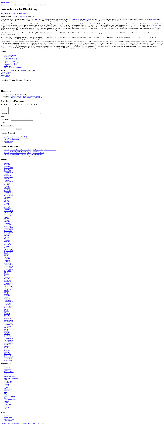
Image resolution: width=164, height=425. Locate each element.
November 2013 (8, 340)
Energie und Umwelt (9, 376)
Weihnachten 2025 (9, 141)
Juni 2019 (6, 237)
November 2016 (8, 284)
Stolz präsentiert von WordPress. (23, 423)
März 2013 (7, 352)
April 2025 (7, 169)
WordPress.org (8, 420)
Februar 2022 (7, 189)
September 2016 (8, 288)
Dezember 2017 (8, 264)
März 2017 (7, 278)
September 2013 (8, 343)
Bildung (6, 370)
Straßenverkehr (8, 407)
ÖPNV (6, 398)
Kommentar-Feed (9, 419)
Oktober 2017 (8, 268)
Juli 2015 (6, 309)
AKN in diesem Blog (10, 55)
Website (3, 122)
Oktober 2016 (8, 286)
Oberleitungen (23, 16)
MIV (5, 393)
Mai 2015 (6, 312)
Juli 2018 (6, 254)
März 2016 (7, 297)
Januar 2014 (7, 337)
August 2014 (7, 326)
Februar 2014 (7, 335)
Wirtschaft (7, 409)
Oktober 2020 (8, 212)
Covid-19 (6, 373)
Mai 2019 (6, 238)
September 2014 (8, 324)
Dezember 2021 (8, 192)
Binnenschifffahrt (8, 372)
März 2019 (7, 241)
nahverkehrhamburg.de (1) (11, 63)
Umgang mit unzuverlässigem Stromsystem (15, 136)
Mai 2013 (6, 349)
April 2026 (7, 165)
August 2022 (7, 183)
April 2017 (7, 277)
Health (6, 387)
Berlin (92, 24)
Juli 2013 (6, 346)
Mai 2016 (6, 294)
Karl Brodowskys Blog (7, 2)
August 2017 (7, 271)
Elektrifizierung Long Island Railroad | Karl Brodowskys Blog (26, 97)
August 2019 (7, 234)
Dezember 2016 (8, 283)
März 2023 (7, 180)
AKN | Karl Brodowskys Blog (18, 94)
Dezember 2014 (8, 320)
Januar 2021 (7, 208)
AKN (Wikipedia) (9, 56)
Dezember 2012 (8, 357)
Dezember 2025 (8, 168)
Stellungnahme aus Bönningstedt (13, 67)
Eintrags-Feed (8, 417)
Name (3, 116)
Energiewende (8, 142)
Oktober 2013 (8, 341)
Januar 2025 (7, 171)
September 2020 (8, 214)
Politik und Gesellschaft (10, 399)
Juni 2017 (6, 274)
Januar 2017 (7, 281)
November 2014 (8, 321)
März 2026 (7, 166)
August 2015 (7, 308)
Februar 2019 (7, 243)
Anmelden (7, 416)
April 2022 (7, 186)
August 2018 (7, 252)
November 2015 (8, 303)
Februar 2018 (7, 261)
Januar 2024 (7, 175)
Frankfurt (156, 25)
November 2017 (8, 266)
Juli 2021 (6, 198)
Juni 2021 (6, 200)
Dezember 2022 (8, 181)
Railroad (6, 401)
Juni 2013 (6, 347)
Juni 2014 (6, 329)
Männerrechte (8, 389)
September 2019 (8, 232)
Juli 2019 (6, 235)
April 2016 (7, 295)
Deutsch (29, 70)
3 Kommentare (24, 13)
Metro (33, 70)
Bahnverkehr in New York (11, 59)
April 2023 (7, 178)
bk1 (3, 13)
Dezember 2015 (8, 301)
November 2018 (8, 248)
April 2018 (7, 258)
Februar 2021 (7, 206)
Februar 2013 (7, 354)
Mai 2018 (6, 257)
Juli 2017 (6, 272)
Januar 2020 (7, 226)
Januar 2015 (7, 318)
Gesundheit (7, 385)
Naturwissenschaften (9, 396)
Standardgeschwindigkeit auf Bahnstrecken (44, 150)
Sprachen (6, 405)
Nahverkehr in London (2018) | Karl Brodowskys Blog (25, 96)
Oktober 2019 (8, 231)
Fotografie (7, 384)
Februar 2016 (7, 298)
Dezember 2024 (8, 172)
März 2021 (7, 204)
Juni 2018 (6, 255)
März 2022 (7, 188)
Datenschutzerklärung (38, 423)
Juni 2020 (6, 218)
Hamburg (84, 24)
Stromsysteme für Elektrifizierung (13, 58)
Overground (86, 19)
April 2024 (7, 174)
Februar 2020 (7, 224)
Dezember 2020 (8, 209)
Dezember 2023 (8, 177)
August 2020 (7, 215)
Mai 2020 (6, 220)
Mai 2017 (6, 275)
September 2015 (8, 306)
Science (6, 402)
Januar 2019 (7, 244)
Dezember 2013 (8, 338)
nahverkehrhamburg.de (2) (11, 64)
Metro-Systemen (151, 19)
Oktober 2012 (8, 360)
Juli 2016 (6, 291)
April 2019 (7, 240)
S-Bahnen (5, 24)
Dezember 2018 (8, 246)
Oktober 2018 (8, 249)
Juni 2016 (6, 292)
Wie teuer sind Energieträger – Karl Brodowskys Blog (18, 154)
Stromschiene (37, 19)
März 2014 (7, 334)
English (6, 379)
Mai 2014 (6, 331)
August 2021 (7, 197)
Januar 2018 (7, 263)
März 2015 (7, 315)
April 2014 (7, 332)
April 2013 (7, 351)
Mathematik (7, 390)
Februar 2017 (7, 280)
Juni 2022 (6, 185)
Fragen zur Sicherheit (38, 153)
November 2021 (8, 194)
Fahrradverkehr (8, 381)
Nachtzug (6, 395)
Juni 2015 (6, 311)
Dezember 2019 (8, 228)
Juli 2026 (6, 163)
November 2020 (8, 211)
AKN (34, 41)
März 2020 (7, 223)
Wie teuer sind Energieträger (11, 139)
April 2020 (7, 221)
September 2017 (8, 269)
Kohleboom (38, 154)
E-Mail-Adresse (5, 119)
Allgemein (7, 367)
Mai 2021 (6, 201)
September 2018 (8, 251)
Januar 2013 (7, 355)
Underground (76, 19)
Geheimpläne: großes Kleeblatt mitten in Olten (16, 138)
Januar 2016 (7, 300)
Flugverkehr (7, 382)
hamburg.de (7, 66)
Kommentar (4, 113)
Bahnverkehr (22, 70)
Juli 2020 (6, 217)
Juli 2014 (6, 327)
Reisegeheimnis (37, 151)
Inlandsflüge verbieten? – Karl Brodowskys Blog (17, 150)
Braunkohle (38, 156)
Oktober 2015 (8, 304)
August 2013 (7, 344)
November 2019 (8, 229)
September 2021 (8, 195)
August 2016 (7, 289)
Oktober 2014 (8, 323)
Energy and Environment (11, 378)
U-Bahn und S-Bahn (9, 61)
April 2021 (7, 203)
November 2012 (8, 358)
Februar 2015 (7, 317)
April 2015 (7, 314)
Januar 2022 (7, 191)
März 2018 (7, 260)
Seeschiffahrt (7, 404)
